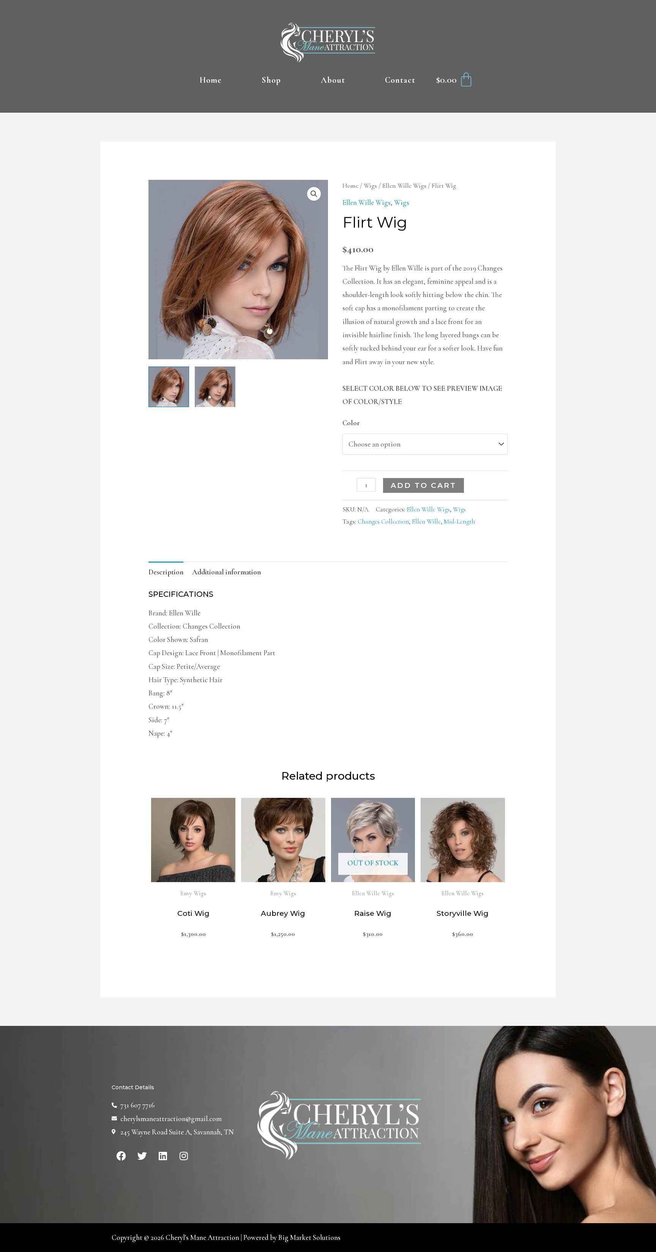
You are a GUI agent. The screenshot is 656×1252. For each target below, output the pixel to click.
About (333, 80)
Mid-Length (459, 521)
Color (351, 422)
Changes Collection (383, 521)
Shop (271, 80)
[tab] (165, 572)
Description (165, 572)
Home (211, 80)
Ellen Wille (426, 521)
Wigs (370, 186)
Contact (400, 80)
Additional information (226, 572)
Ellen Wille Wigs (404, 186)
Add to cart (423, 485)
